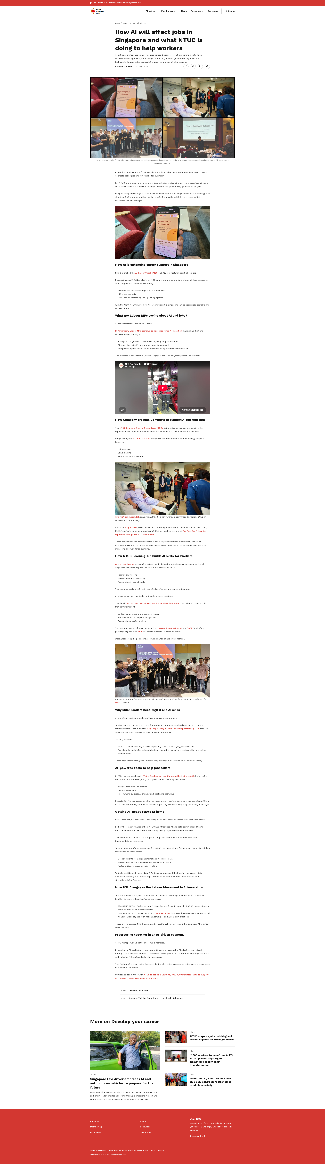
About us (94, 1121)
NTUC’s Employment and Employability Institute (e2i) (168, 776)
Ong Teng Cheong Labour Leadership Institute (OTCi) (173, 729)
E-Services (95, 1132)
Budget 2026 (130, 527)
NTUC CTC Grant (141, 438)
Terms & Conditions (98, 1150)
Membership (96, 1127)
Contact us (145, 1132)
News (125, 23)
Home (117, 23)
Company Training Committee (143, 998)
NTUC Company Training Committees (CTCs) (141, 428)
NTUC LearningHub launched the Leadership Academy (154, 603)
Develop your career (138, 990)
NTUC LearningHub (124, 564)
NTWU (118, 703)
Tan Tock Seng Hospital (127, 517)
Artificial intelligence (172, 998)
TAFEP (190, 628)
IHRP (140, 631)
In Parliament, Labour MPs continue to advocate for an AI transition (148, 331)
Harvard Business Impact (170, 628)
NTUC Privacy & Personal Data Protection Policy (128, 1150)
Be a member (197, 1136)
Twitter (194, 66)
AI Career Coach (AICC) (146, 273)
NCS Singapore (163, 913)
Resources (145, 1127)
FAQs (153, 1150)
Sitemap (161, 1150)
